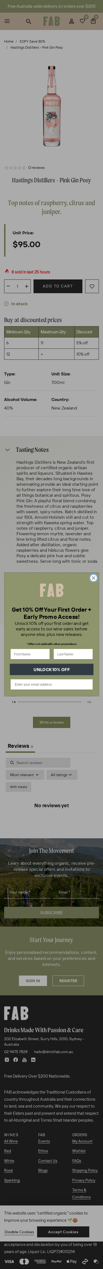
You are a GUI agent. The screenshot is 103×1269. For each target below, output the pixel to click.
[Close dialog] (93, 578)
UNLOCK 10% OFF (52, 669)
